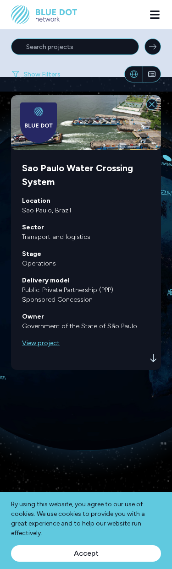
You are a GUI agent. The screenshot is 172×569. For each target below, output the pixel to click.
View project (41, 343)
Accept (86, 553)
